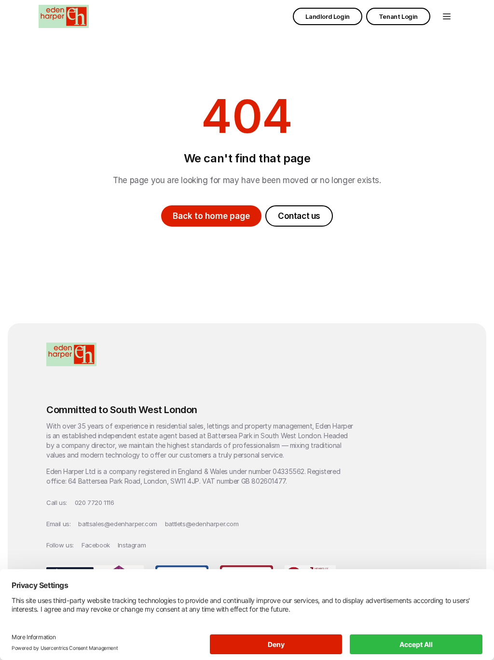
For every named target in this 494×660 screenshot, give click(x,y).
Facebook (96, 545)
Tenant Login (398, 16)
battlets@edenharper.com (202, 524)
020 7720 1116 (94, 502)
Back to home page (211, 216)
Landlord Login (327, 16)
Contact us (299, 216)
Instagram (132, 545)
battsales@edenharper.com (117, 524)
